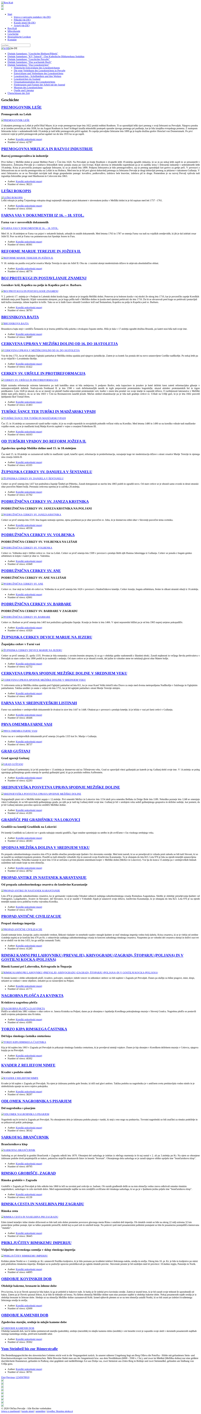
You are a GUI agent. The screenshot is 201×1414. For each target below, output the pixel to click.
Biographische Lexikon (19, 36)
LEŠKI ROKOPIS (16, 191)
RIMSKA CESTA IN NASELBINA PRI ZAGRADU (42, 1204)
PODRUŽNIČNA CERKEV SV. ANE (31, 571)
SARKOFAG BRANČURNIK (25, 1137)
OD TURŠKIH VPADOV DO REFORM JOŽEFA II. (43, 441)
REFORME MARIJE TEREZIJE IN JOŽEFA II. (41, 251)
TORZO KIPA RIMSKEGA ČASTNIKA (34, 1029)
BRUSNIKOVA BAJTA (20, 317)
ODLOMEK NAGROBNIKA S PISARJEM (36, 1101)
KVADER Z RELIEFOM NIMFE (28, 1065)
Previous (10, 1377)
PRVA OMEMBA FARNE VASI (26, 724)
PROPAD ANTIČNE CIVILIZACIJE (31, 916)
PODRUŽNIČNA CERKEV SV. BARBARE (36, 604)
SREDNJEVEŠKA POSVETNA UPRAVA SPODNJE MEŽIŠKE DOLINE (60, 787)
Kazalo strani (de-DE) (25, 22)
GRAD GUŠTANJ (15, 751)
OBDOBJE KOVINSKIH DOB (26, 1279)
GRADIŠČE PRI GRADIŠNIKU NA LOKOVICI (40, 820)
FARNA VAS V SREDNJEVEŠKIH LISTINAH (39, 703)
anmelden (40, 1411)
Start (10, 14)
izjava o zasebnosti (10, 1411)
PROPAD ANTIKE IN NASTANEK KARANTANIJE (44, 877)
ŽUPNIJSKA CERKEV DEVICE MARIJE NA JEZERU (46, 637)
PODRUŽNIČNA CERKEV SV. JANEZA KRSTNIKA (45, 501)
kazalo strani (28, 1411)
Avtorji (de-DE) (22, 25)
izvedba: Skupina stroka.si (60, 1411)
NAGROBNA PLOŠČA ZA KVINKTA (32, 996)
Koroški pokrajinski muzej (29, 139)
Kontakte (12, 39)
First (3, 1377)
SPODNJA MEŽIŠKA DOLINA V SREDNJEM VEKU (45, 847)
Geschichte (13, 34)
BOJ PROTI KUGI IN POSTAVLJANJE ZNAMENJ (44, 278)
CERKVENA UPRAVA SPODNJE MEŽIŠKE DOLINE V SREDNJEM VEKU (64, 673)
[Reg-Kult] (7, 2)
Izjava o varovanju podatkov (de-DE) (32, 17)
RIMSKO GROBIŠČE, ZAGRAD (28, 1173)
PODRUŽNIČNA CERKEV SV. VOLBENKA (38, 535)
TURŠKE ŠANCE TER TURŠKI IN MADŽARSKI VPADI (48, 411)
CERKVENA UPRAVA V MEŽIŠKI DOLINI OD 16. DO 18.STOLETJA (59, 344)
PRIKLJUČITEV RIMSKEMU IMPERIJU (36, 1243)
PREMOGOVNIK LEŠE (21, 107)
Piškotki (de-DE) (22, 20)
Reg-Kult (12, 28)
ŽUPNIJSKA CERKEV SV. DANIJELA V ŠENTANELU (46, 472)
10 (28, 1377)
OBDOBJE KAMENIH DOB (24, 1315)
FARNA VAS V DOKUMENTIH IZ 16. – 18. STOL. (42, 215)
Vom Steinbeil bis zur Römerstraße (29, 1349)
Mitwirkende (14, 31)
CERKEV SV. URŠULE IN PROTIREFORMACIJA (43, 373)
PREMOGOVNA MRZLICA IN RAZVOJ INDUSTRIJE (47, 149)
